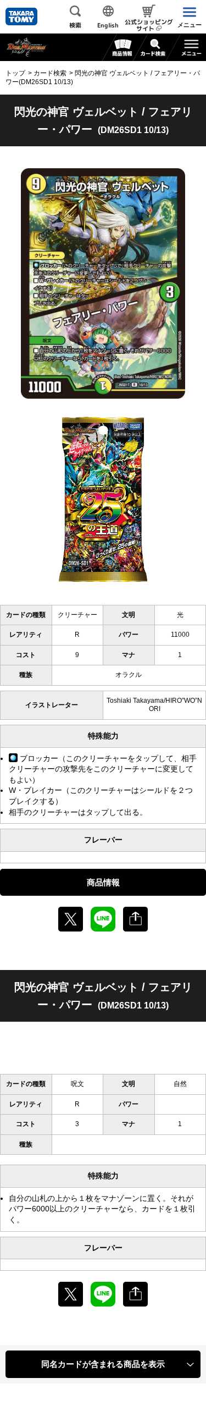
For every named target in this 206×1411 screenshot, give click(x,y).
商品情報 (103, 882)
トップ (15, 73)
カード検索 (50, 73)
